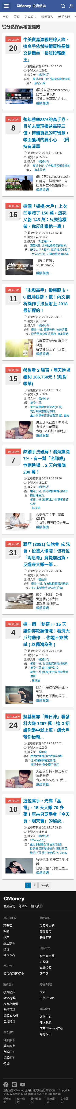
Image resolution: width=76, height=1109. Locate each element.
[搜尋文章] (62, 6)
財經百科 (9, 1009)
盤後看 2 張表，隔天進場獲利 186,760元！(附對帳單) (47, 377)
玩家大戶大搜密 (39, 249)
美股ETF (9, 1057)
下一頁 (45, 885)
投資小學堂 (10, 1004)
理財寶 (7, 925)
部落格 (23, 906)
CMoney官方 (38, 840)
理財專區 (61, 848)
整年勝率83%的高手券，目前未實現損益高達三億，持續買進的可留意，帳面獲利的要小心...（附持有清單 (46, 133)
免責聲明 (64, 1100)
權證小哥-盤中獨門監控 (44, 667)
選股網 (44, 961)
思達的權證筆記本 (58, 253)
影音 (6, 949)
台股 (5, 17)
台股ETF (9, 1051)
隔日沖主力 (37, 495)
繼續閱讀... (43, 103)
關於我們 (9, 906)
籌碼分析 (49, 329)
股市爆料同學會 (13, 973)
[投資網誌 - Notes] (29, 6)
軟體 (6, 931)
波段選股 (61, 329)
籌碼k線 (35, 245)
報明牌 (44, 973)
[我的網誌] (71, 6)
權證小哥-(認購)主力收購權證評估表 (49, 501)
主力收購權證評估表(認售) (46, 415)
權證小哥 (43, 74)
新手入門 (64, 17)
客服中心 (46, 1016)
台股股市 (9, 1040)
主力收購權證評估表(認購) (46, 407)
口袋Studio (47, 998)
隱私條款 (7, 1100)
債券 (6, 1063)
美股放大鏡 (10, 1015)
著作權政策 (36, 1100)
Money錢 (9, 998)
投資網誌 (9, 992)
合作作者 (9, 955)
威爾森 (42, 751)
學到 (43, 992)
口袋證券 (9, 1021)
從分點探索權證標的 (57, 79)
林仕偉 (36, 508)
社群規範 (51, 1100)
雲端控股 (46, 967)
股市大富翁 (47, 956)
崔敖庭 (42, 579)
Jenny (63, 852)
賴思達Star (45, 241)
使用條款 (21, 1100)
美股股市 (9, 1046)
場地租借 (46, 1034)
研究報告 (30, 17)
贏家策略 (39, 83)
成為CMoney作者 (51, 1028)
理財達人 (47, 17)
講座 (6, 937)
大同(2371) (38, 253)
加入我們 (37, 906)
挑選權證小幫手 (60, 249)
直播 (66, 415)
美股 (16, 17)
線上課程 (9, 943)
